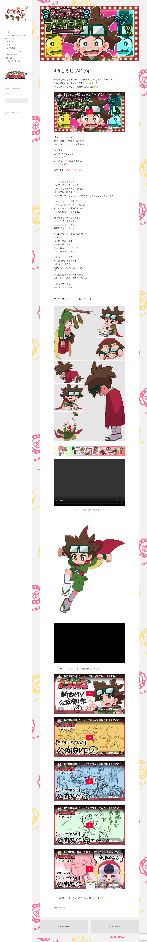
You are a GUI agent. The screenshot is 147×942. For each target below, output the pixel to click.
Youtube (59, 157)
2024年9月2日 (59, 908)
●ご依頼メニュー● (11, 55)
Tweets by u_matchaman (13, 88)
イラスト (10, 41)
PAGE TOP (141, 911)
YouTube (60, 164)
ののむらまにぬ (73, 170)
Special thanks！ (12, 61)
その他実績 (11, 48)
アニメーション (12, 45)
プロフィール (9, 38)
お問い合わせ (9, 58)
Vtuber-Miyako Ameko (15, 35)
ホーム (7, 32)
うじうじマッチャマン (15, 51)
